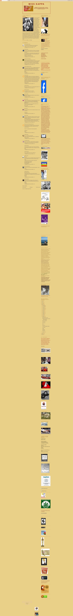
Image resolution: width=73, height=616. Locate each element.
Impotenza (43, 329)
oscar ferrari (25, 140)
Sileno (25, 115)
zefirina (25, 134)
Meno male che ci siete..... (45, 317)
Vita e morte (43, 327)
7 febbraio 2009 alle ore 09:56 (29, 143)
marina (25, 49)
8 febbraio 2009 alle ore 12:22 (29, 164)
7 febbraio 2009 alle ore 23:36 (29, 153)
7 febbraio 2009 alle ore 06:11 (29, 132)
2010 (42, 303)
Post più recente (24, 187)
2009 (42, 304)
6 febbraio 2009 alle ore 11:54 (29, 47)
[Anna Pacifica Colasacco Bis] (43, 92)
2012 (42, 301)
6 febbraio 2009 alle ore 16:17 (29, 87)
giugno (43, 312)
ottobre (43, 307)
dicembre (44, 305)
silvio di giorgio (26, 44)
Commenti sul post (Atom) (28, 188)
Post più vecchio (38, 187)
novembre (44, 306)
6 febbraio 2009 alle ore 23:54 (29, 113)
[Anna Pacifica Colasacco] (44, 101)
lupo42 (25, 75)
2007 (42, 334)
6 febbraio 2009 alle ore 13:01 (29, 73)
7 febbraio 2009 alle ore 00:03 (29, 122)
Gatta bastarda (26, 166)
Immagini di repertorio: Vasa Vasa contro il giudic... (46, 319)
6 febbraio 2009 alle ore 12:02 (29, 56)
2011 (42, 302)
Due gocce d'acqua (44, 320)
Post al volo (43, 322)
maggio (44, 313)
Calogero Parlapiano (26, 66)
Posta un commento (25, 185)
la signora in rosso (26, 58)
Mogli (43, 328)
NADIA (25, 155)
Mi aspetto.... (43, 330)
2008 (42, 333)
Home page (31, 187)
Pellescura (25, 89)
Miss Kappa (36, 4)
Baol (25, 108)
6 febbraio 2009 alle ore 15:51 (29, 83)
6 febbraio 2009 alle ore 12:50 (29, 64)
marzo (43, 315)
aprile (43, 314)
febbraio (44, 316)
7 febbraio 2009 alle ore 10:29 (29, 149)
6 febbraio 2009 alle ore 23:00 (29, 106)
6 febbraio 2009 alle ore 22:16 (29, 97)
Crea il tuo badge (43, 93)
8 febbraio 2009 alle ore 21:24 (29, 169)
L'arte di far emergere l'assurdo (45, 326)
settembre (44, 308)
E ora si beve (43, 321)
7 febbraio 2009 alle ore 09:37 (29, 138)
